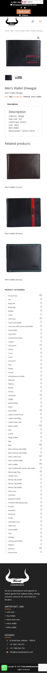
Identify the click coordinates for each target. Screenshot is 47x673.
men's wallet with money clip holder (21, 468)
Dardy (10, 368)
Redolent (11, 510)
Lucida (10, 434)
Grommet (11, 395)
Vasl (10, 533)
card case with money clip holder (20, 326)
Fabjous (11, 384)
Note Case (12, 491)
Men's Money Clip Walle (17, 449)
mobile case (12, 476)
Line (9, 430)
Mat (9, 441)
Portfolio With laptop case (18, 503)
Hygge (10, 399)
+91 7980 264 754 (16, 648)
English (29, 2)
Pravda (11, 506)
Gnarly (10, 391)
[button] (38, 38)
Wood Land (12, 552)
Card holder (12, 330)
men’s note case (13, 619)
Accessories (12, 296)
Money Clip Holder (15, 480)
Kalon (10, 407)
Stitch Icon (12, 526)
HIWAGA (26, 96)
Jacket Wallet (13, 403)
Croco (10, 353)
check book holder (15, 338)
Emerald (11, 380)
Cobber (11, 342)
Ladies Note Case (15, 422)
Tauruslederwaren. (29, 666)
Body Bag (11, 307)
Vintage (11, 537)
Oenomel (11, 495)
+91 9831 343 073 (16, 644)
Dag (9, 365)
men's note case (14, 457)
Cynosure (12, 361)
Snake (10, 518)
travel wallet (13, 529)
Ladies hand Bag (14, 418)
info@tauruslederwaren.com (21, 652)
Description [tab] (12, 104)
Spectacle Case (14, 522)
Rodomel (11, 514)
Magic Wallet (13, 437)
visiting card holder (15, 541)
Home (7, 31)
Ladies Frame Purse (15, 414)
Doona (10, 372)
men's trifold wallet (15, 460)
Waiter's (11, 545)
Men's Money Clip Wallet (17, 453)
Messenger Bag (14, 472)
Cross (10, 357)
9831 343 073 (18, 2)
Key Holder (12, 411)
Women (11, 549)
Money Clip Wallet (15, 483)
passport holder (14, 499)
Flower (10, 388)
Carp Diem (12, 334)
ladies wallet (13, 426)
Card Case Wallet (14, 323)
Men (12, 31)
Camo (10, 315)
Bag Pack (11, 303)
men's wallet (20, 31)
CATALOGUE (23, 12)
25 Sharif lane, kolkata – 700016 (22, 640)
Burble (10, 311)
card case (12, 319)
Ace (9, 299)
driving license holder (16, 376)
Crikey (10, 349)
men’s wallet (12, 623)
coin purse (12, 345)
